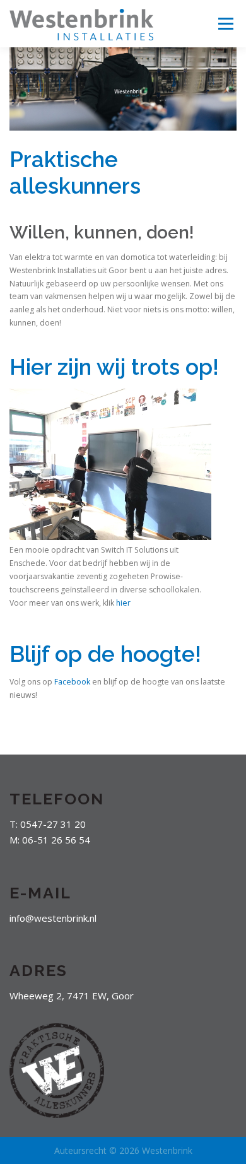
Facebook (73, 681)
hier (123, 602)
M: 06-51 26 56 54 (49, 839)
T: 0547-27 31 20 (47, 824)
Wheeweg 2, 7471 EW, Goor (71, 995)
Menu (224, 23)
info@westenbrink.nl (53, 918)
